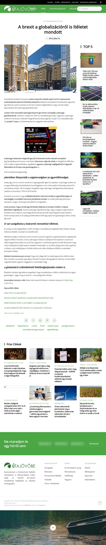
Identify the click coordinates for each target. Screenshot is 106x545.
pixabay (22, 313)
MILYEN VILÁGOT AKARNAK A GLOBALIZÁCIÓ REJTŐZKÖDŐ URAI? (29, 298)
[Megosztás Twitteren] (26, 320)
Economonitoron (28, 121)
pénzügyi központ (68, 326)
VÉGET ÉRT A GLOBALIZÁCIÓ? (15, 293)
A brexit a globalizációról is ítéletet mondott (53, 29)
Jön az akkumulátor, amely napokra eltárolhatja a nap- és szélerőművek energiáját (91, 108)
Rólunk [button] (73, 9)
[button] (53, 528)
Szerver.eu (42, 505)
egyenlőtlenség (52, 329)
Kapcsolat (75, 2)
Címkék (57, 2)
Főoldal (33, 9)
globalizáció (10, 326)
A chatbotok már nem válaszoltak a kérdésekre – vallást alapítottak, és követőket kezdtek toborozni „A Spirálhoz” (91, 177)
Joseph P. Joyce (53, 326)
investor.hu (11, 313)
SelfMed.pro (28, 505)
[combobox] (89, 9)
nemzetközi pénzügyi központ (33, 329)
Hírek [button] (43, 9)
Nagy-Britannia (23, 326)
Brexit (42, 326)
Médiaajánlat (65, 2)
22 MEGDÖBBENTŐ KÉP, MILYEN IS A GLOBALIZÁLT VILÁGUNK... (28, 308)
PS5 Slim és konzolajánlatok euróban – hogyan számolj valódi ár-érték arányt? (90, 141)
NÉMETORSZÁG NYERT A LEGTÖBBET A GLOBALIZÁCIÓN (25, 303)
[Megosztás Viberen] (54, 320)
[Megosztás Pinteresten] (47, 320)
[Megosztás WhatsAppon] (40, 320)
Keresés (50, 2)
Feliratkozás (94, 444)
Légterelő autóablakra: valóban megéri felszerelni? (91, 211)
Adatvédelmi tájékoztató (88, 2)
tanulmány (11, 161)
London (34, 326)
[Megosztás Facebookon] (33, 320)
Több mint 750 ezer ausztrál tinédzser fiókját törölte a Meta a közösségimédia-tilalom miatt (91, 75)
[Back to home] (19, 9)
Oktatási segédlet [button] (58, 9)
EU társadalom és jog (53, 21)
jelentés (15, 182)
